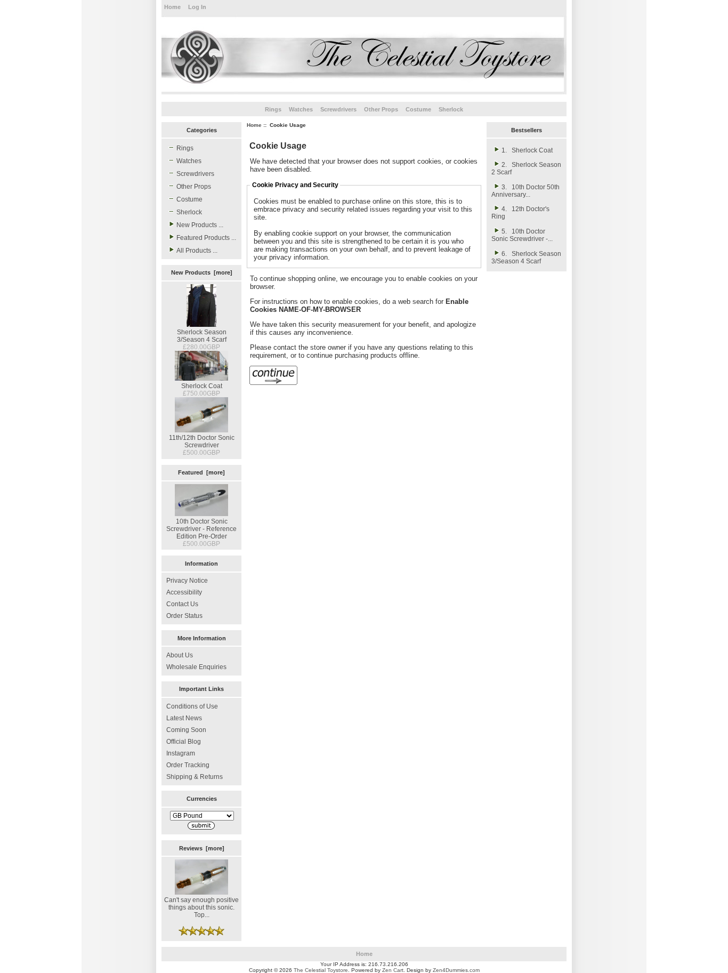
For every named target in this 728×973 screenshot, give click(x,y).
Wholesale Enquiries (196, 667)
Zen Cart (392, 970)
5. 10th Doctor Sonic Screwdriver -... (522, 235)
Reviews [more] (201, 848)
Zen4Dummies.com (456, 970)
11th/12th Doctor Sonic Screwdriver (201, 441)
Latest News (184, 718)
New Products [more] (201, 272)
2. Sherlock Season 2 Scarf (526, 168)
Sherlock (451, 109)
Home (172, 7)
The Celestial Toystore (321, 970)
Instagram (180, 753)
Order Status (184, 616)
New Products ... (199, 225)
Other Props (381, 109)
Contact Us (182, 604)
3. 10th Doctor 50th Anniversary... (525, 190)
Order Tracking (187, 765)
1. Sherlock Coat (527, 150)
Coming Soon (186, 730)
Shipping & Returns (194, 777)
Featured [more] (201, 472)
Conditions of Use (192, 706)
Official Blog (183, 741)
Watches (301, 109)
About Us (179, 655)
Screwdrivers (338, 109)
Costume (418, 109)
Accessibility (184, 592)
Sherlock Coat (201, 386)
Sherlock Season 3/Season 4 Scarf (202, 335)
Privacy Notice (187, 580)
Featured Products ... (206, 238)
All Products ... (196, 250)
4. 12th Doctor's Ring (520, 212)
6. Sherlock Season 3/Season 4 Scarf (526, 257)
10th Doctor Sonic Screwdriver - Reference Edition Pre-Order (201, 529)
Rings (273, 109)
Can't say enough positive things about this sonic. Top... (201, 907)
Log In (197, 7)
